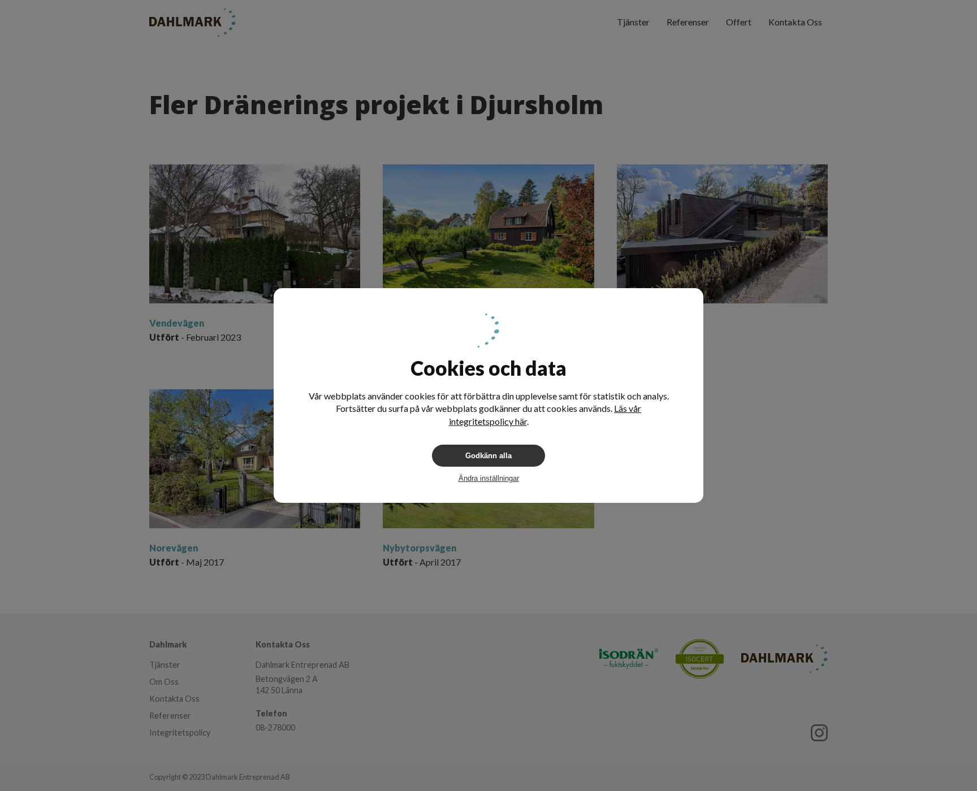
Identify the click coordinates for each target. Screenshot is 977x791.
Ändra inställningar (489, 478)
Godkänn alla (488, 455)
